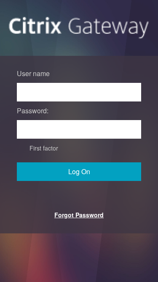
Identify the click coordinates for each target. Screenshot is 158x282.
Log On (79, 171)
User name (33, 73)
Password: (32, 110)
